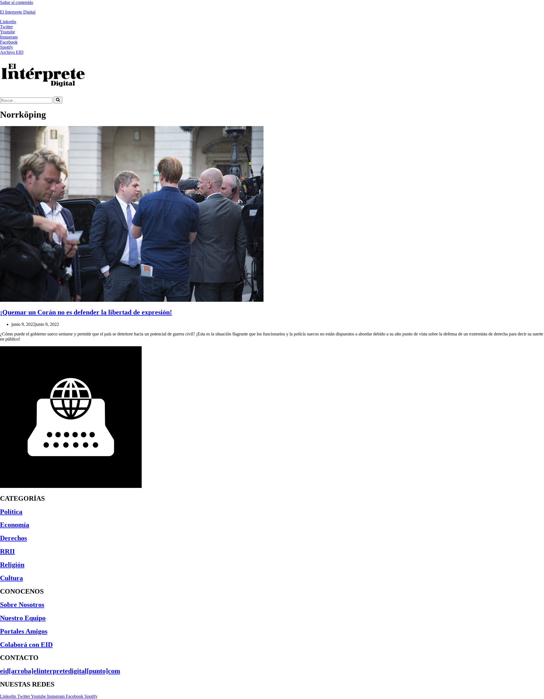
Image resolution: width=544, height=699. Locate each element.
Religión (12, 564)
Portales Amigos (23, 631)
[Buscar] (58, 100)
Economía (14, 524)
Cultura (11, 578)
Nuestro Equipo (23, 618)
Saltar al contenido (16, 2)
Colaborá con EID (26, 644)
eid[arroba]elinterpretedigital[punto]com (60, 671)
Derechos (13, 538)
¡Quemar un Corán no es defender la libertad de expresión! (86, 312)
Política (11, 511)
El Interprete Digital (17, 12)
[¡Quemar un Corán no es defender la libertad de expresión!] (132, 300)
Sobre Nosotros (22, 604)
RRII (7, 551)
